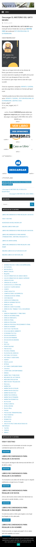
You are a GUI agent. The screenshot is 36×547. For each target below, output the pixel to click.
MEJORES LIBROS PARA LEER (10, 226)
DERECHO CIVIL (8, 304)
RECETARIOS (7, 417)
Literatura (6, 368)
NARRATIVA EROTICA (10, 393)
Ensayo (6, 342)
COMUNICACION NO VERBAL (12, 296)
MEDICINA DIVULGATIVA (11, 379)
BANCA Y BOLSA (8, 271)
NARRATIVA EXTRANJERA (11, 397)
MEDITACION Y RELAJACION (12, 382)
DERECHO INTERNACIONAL (11, 315)
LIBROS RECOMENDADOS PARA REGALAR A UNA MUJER (16, 246)
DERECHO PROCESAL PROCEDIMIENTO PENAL (17, 324)
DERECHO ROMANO (9, 326)
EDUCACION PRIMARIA (10, 337)
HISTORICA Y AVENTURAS (11, 357)
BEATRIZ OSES (17, 101)
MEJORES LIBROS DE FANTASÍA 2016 (12, 255)
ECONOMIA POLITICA (10, 333)
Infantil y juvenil (8, 23)
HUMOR (6, 360)
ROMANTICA (7, 419)
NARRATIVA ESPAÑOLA (10, 395)
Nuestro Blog (7, 408)
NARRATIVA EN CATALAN (11, 388)
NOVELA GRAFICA (9, 404)
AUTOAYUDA (8, 267)
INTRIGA (6, 364)
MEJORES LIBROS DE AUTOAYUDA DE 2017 (14, 251)
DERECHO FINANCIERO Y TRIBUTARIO (15, 313)
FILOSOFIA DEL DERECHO (11, 353)
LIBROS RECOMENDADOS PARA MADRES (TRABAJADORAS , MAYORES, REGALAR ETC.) (15, 236)
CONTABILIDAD (8, 298)
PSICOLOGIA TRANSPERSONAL (13, 412)
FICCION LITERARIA (9, 351)
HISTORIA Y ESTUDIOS (10, 355)
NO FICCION (7, 401)
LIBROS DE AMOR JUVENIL (9, 240)
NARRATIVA (7, 386)
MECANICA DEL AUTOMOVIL (12, 377)
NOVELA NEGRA (8, 406)
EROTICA (6, 344)
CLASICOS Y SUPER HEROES (12, 287)
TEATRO (6, 428)
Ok (18, 544)
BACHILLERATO (8, 269)
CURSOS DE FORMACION (11, 300)
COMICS (6, 289)
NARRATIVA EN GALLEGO (11, 390)
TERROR (6, 430)
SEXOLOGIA (7, 421)
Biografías (7, 274)
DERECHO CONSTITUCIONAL (12, 307)
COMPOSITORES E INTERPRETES (13, 293)
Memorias (7, 384)
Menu (7, 12)
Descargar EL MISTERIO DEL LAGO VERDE (21, 194)
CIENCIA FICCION (8, 280)
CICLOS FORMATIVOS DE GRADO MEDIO (15, 276)
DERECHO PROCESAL (10, 322)
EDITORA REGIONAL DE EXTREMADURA (21, 182)
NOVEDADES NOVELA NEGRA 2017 (12, 222)
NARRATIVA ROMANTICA (11, 399)
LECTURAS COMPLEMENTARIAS (13, 366)
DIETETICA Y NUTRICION (11, 329)
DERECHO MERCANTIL (10, 318)
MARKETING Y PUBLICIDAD (12, 375)
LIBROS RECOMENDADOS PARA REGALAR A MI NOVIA (17, 230)
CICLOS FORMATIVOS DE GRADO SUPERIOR (16, 278)
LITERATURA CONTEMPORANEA (13, 371)
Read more (6, 451)
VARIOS (6, 432)
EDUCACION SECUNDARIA (11, 340)
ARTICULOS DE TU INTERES (11, 437)
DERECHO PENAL (9, 320)
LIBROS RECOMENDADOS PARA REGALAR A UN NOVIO (18, 214)
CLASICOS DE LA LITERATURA (12, 285)
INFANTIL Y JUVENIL (27, 86)
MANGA (6, 373)
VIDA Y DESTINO (7, 218)
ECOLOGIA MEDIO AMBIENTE (12, 331)
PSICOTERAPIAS (8, 415)
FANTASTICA (7, 349)
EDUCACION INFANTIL (10, 335)
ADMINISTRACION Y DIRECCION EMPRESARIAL (17, 265)
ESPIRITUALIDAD (9, 346)
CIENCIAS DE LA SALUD (10, 282)
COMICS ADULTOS (9, 291)
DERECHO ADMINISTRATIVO (12, 302)
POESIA (6, 410)
